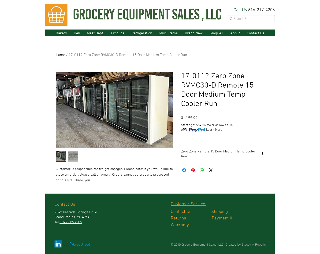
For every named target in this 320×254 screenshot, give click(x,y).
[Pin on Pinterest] (193, 170)
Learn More (214, 130)
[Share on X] (211, 170)
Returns (191, 218)
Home (60, 55)
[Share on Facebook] (184, 170)
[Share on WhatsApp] (202, 170)
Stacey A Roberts (254, 244)
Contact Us (191, 212)
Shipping (220, 212)
